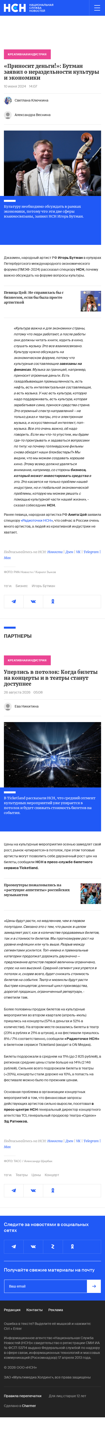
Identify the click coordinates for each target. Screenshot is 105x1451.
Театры (22, 1175)
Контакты (34, 1310)
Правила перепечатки (23, 1396)
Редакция (12, 1310)
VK (78, 552)
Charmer (29, 1406)
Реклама (55, 1310)
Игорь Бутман (43, 586)
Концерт (52, 1175)
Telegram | (92, 552)
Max (7, 558)
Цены (36, 1175)
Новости (55, 552)
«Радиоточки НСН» (37, 520)
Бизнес (22, 586)
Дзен (69, 552)
